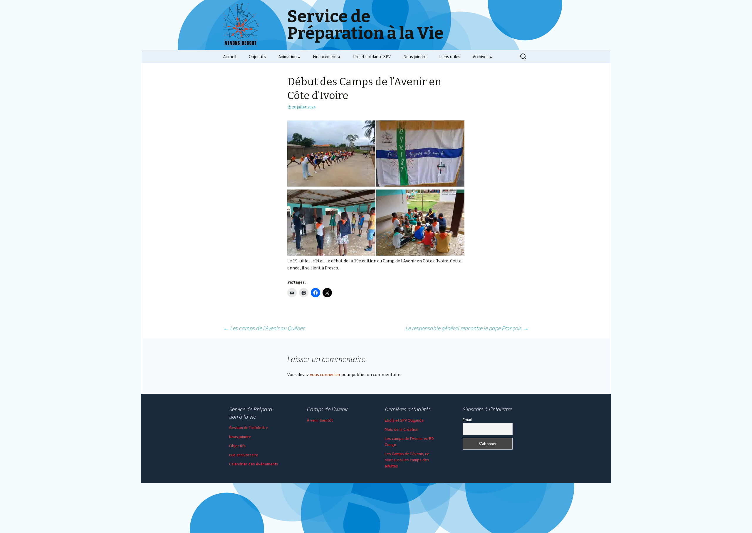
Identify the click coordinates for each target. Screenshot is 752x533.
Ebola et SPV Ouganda (404, 420)
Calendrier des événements (253, 464)
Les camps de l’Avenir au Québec (264, 328)
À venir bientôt (320, 420)
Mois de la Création (401, 429)
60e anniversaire (243, 454)
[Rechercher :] (524, 57)
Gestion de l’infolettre (248, 427)
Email (467, 419)
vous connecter (325, 374)
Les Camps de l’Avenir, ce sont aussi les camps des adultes (407, 460)
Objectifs (257, 56)
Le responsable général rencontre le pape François (467, 328)
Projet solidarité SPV (372, 56)
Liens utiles (449, 56)
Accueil (229, 56)
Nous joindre (415, 56)
